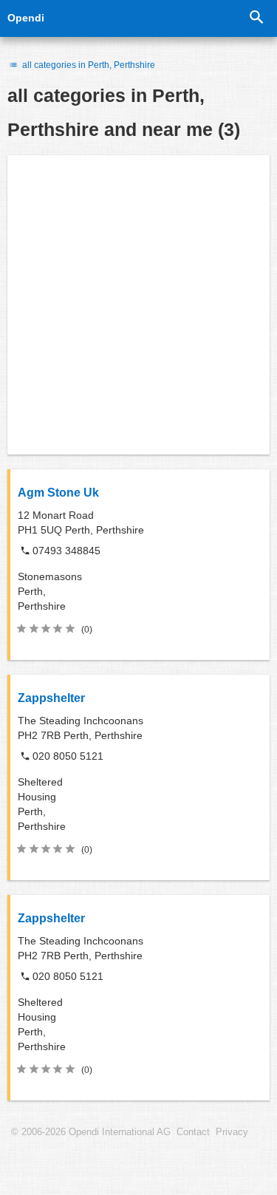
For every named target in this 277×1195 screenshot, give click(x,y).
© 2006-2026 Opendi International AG (91, 1132)
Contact (193, 1132)
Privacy (232, 1132)
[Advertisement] (138, 304)
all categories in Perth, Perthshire (87, 65)
